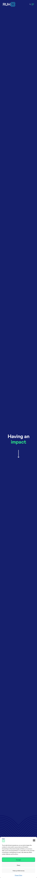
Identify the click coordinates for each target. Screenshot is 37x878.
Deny (18, 865)
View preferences (18, 870)
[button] (34, 840)
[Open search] (30, 4)
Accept (18, 860)
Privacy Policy (18, 875)
